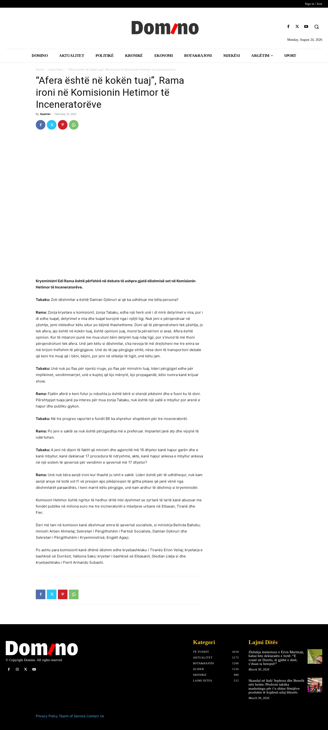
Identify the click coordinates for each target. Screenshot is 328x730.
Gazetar (45, 114)
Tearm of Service (72, 716)
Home (40, 69)
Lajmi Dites (56, 69)
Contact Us (95, 716)
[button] (316, 26)
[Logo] (164, 27)
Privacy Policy (47, 716)
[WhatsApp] (74, 125)
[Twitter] (297, 27)
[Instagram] (17, 669)
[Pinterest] (62, 125)
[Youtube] (306, 27)
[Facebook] (288, 27)
